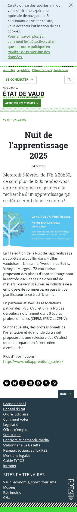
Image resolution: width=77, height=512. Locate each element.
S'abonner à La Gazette (21, 445)
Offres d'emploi (42, 70)
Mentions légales (16, 455)
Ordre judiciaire (15, 414)
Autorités (9, 70)
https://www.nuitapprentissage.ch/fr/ (33, 361)
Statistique (12, 434)
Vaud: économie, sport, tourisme (29, 482)
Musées (9, 487)
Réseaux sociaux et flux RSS (25, 450)
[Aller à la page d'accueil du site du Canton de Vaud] (38, 92)
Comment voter (16, 419)
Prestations (60, 70)
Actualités (19, 119)
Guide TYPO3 (13, 460)
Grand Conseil (14, 404)
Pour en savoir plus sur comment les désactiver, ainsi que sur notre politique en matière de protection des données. (31, 46)
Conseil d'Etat (14, 409)
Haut (64, 394)
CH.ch (8, 497)
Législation (23, 70)
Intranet (9, 465)
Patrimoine (12, 492)
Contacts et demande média (26, 440)
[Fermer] (71, 5)
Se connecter (17, 79)
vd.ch (6, 119)
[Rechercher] (69, 79)
